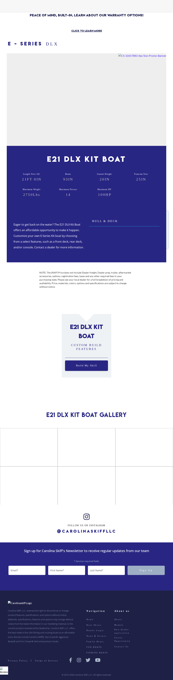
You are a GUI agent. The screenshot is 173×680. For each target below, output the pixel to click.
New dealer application (122, 631)
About (118, 619)
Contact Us (121, 646)
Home (90, 619)
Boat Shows (94, 625)
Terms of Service (46, 661)
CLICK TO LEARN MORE (86, 30)
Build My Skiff (86, 365)
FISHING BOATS (97, 652)
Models (119, 625)
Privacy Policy (18, 661)
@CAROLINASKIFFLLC (86, 531)
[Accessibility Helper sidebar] (4, 670)
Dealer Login (95, 630)
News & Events (96, 636)
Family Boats (95, 641)
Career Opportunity (122, 639)
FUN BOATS (94, 647)
